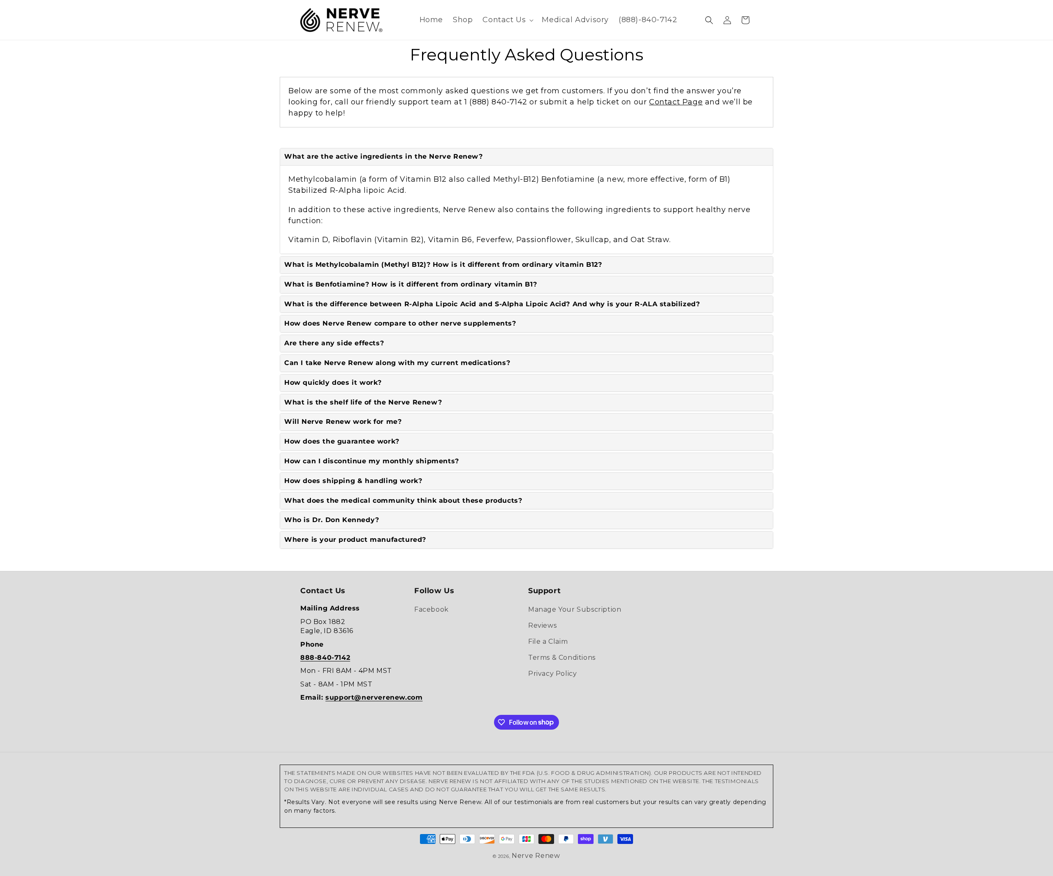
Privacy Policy (552, 673)
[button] (507, 20)
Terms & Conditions (562, 657)
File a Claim (548, 641)
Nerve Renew (536, 856)
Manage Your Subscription (574, 609)
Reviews (542, 625)
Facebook (431, 609)
